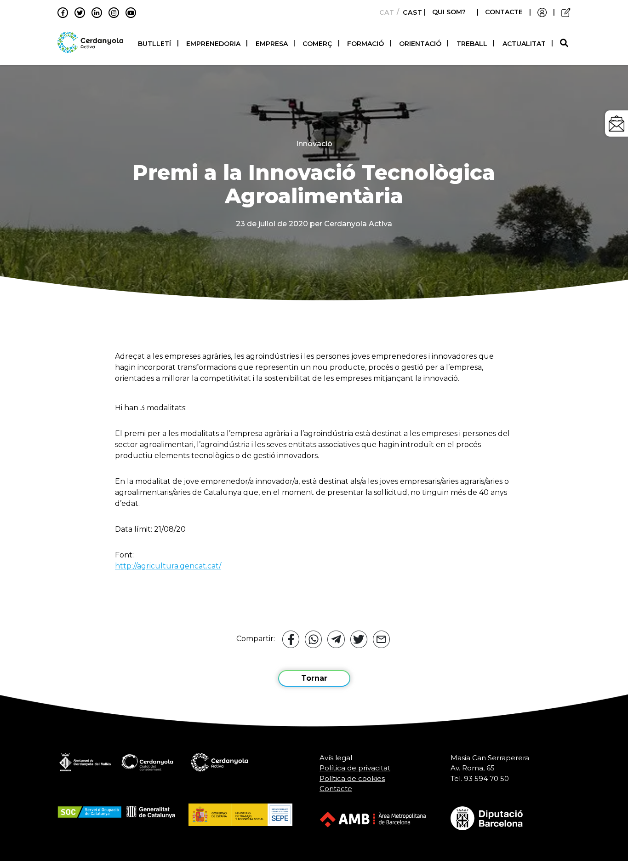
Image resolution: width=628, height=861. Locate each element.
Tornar (314, 678)
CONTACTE (504, 12)
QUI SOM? (449, 12)
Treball (472, 44)
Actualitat (524, 44)
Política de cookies (352, 778)
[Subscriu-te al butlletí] (616, 123)
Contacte (336, 788)
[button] (565, 43)
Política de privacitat (355, 767)
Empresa (272, 44)
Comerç (317, 44)
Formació (365, 44)
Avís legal (336, 757)
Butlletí (154, 44)
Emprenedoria (213, 44)
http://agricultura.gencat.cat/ (168, 566)
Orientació (420, 44)
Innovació (314, 143)
